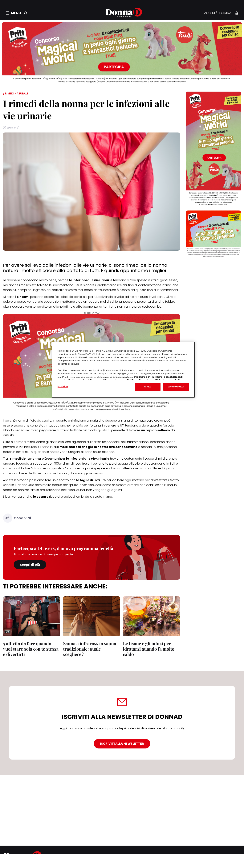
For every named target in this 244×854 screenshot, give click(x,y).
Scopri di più (30, 564)
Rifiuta (148, 386)
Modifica (63, 386)
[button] (13, 13)
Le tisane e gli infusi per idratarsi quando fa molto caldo (148, 648)
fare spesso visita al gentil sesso (153, 280)
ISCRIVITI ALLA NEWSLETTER (122, 743)
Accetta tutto (176, 386)
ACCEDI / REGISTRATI (218, 13)
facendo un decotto (31, 463)
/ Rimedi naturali (15, 93)
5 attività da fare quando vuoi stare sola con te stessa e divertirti (31, 648)
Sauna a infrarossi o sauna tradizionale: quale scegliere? (89, 648)
